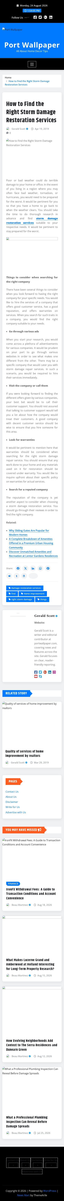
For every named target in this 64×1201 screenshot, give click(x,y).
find (13, 593)
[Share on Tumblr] (17, 576)
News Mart (23, 1195)
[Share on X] (25, 568)
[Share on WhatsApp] (40, 568)
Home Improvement (34, 593)
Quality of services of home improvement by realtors (24, 754)
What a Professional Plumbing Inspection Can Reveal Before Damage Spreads (27, 1122)
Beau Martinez (20, 904)
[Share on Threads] (24, 576)
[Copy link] (33, 576)
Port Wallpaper (32, 45)
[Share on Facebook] (18, 568)
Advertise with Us (16, 812)
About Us (11, 796)
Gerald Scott (18, 128)
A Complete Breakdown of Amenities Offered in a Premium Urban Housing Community (31, 543)
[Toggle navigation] (32, 64)
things (43, 599)
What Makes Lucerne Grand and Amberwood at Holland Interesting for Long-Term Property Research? (30, 964)
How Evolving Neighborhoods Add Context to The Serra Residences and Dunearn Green (31, 1045)
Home (8, 77)
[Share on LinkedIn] (33, 568)
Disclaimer (12, 802)
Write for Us (13, 807)
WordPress (49, 1191)
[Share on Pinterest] (48, 568)
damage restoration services (26, 587)
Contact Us (12, 791)
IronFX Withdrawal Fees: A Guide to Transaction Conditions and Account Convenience (31, 894)
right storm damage (21, 599)
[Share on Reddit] (9, 576)
